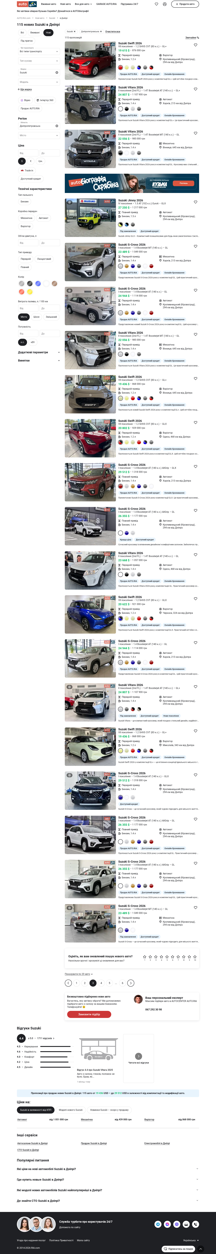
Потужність (24, 326)
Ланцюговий (44, 259)
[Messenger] (167, 1224)
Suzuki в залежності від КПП (35, 1110)
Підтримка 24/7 (129, 4)
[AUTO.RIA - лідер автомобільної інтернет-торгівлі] (27, 4)
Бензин (25, 201)
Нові (48, 32)
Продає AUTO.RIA (30, 108)
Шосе (36, 316)
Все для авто (82, 4)
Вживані (35, 32)
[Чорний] (29, 283)
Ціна (21, 145)
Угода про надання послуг (31, 1240)
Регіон (22, 118)
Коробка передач (27, 211)
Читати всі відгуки (138, 1062)
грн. (40, 161)
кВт (33, 342)
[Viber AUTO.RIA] (176, 1224)
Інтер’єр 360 (46, 100)
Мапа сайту (83, 1240)
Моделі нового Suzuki (71, 1110)
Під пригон (27, 40)
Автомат (43, 218)
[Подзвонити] (195, 1224)
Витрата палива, (33, 301)
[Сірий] (21, 283)
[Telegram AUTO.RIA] (157, 1224)
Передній (26, 259)
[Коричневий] (54, 283)
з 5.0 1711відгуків (40, 1038)
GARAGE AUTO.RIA (106, 4)
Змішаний (51, 316)
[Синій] (38, 283)
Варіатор (26, 226)
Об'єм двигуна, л (27, 236)
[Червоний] (21, 291)
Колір (21, 276)
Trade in (27, 170)
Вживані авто (48, 4)
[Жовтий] (29, 291)
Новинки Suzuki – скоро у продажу (109, 1110)
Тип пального (25, 195)
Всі (22, 32)
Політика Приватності (61, 1240)
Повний (25, 267)
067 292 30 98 (153, 1009)
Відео (27, 100)
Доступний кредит (31, 178)
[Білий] (46, 283)
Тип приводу (25, 252)
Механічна (26, 218)
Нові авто (65, 4)
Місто (24, 316)
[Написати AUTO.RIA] (186, 1224)
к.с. (22, 342)
